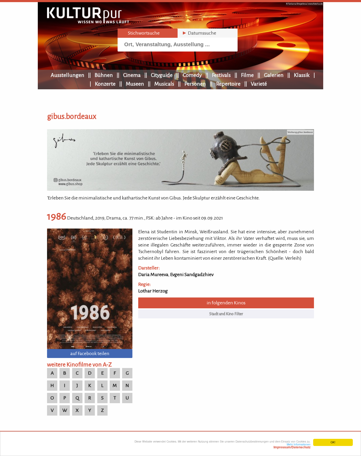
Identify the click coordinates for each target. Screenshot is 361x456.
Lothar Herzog (153, 291)
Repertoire (228, 84)
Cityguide (162, 75)
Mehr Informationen (292, 445)
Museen (135, 84)
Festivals (221, 75)
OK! (333, 442)
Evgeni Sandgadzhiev (192, 274)
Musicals (164, 84)
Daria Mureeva (153, 274)
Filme (247, 75)
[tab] (148, 33)
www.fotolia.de (315, 4)
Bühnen (104, 75)
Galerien (274, 75)
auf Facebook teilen (89, 353)
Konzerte (105, 84)
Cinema (132, 75)
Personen (195, 84)
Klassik (302, 75)
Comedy (192, 75)
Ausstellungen (67, 75)
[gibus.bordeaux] (180, 189)
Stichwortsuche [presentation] (141, 33)
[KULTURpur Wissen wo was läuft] (88, 21)
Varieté (259, 84)
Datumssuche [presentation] (199, 33)
